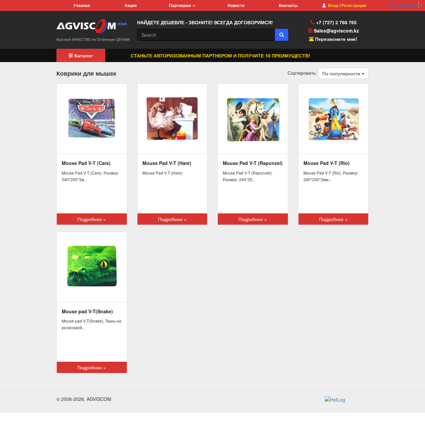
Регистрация (353, 5)
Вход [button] (333, 5)
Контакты (288, 5)
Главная (82, 5)
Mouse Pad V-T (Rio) (326, 163)
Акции (130, 5)
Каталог (83, 55)
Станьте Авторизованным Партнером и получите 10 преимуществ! (214, 55)
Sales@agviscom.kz (336, 30)
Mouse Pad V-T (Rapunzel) (253, 163)
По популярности (342, 73)
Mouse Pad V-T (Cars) (86, 163)
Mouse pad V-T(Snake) (87, 311)
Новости (236, 5)
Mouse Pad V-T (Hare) (166, 163)
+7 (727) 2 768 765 (336, 22)
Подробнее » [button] (91, 219)
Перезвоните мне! (336, 39)
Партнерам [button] (180, 5)
